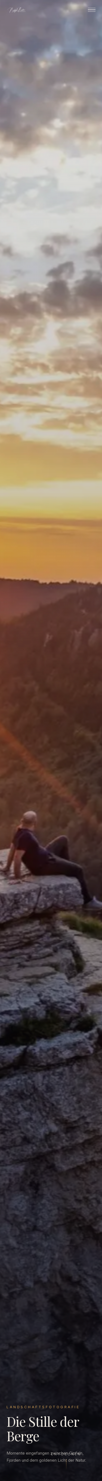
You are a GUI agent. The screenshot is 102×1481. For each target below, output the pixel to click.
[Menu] (91, 10)
